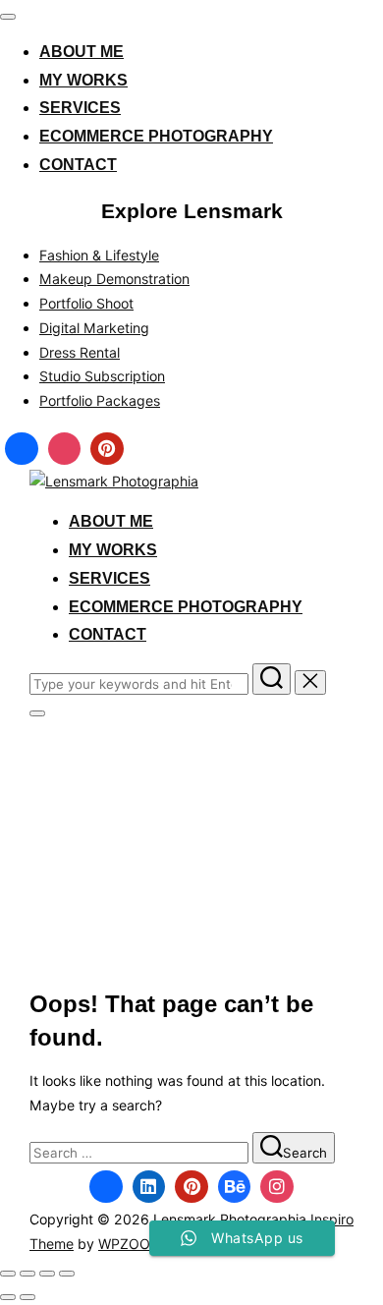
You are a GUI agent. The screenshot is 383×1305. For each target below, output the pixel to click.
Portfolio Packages (99, 400)
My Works (83, 80)
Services (80, 107)
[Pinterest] (107, 449)
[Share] (47, 1274)
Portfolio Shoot (86, 303)
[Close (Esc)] (67, 1274)
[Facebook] (21, 449)
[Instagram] (64, 449)
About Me (81, 51)
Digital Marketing (94, 327)
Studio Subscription (102, 376)
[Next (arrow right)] (27, 1297)
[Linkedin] (149, 1187)
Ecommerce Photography (156, 136)
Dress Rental (79, 352)
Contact (78, 164)
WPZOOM (130, 1243)
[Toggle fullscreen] (27, 1274)
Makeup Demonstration (114, 278)
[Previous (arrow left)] (8, 1297)
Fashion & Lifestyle (99, 255)
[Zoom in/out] (8, 1274)
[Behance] (234, 1187)
